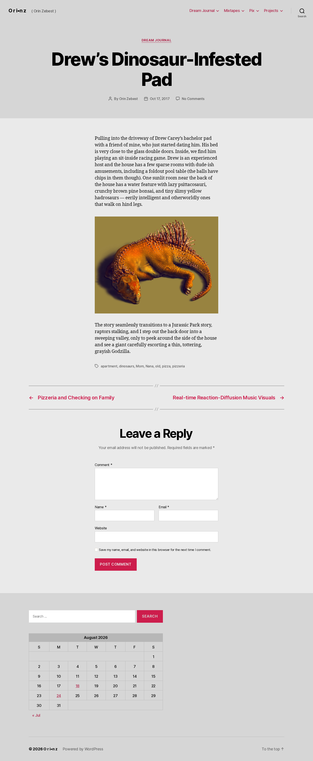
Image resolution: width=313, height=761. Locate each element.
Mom (140, 366)
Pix (251, 10)
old (157, 366)
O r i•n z (17, 10)
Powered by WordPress (83, 749)
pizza (166, 366)
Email (164, 507)
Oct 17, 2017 (160, 99)
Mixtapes (232, 10)
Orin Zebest (128, 99)
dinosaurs (126, 366)
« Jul (36, 715)
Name (100, 507)
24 (59, 695)
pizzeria (178, 366)
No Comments (193, 99)
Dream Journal (202, 10)
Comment (103, 465)
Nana (150, 366)
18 (77, 686)
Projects (271, 10)
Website (101, 528)
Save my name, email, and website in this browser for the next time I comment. (155, 550)
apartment (109, 366)
